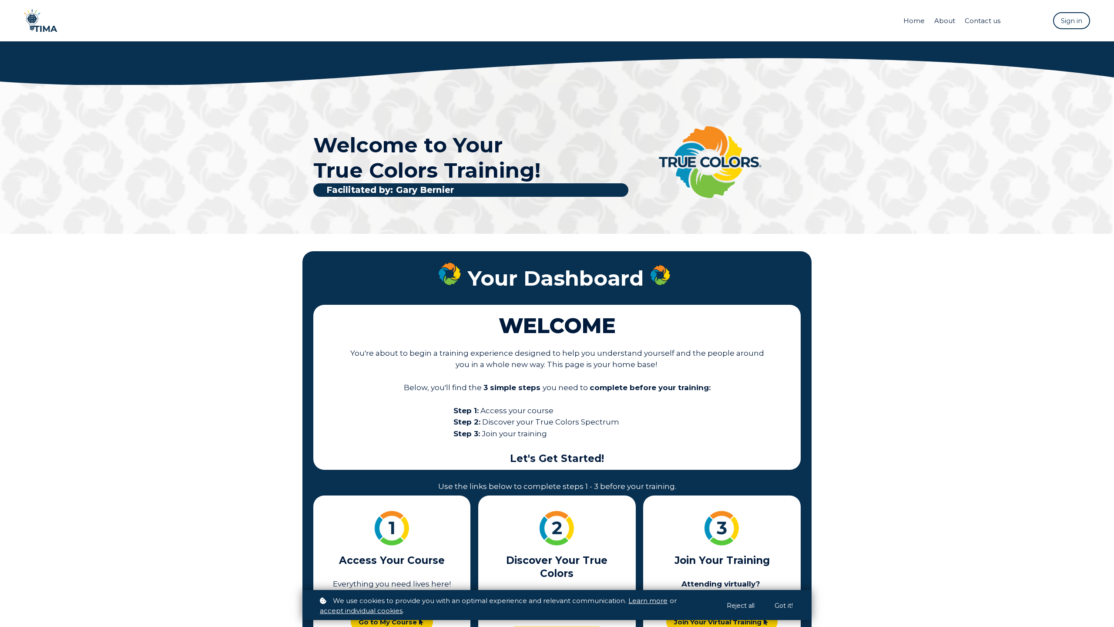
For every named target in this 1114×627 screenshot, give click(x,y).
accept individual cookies (361, 611)
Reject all (741, 606)
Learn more (648, 601)
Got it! (784, 606)
